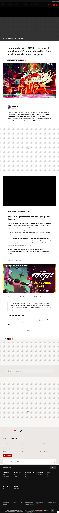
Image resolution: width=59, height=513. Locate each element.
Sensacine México (29, 502)
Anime (22, 38)
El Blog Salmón (17, 488)
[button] (17, 106)
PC (26, 339)
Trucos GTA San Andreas (20, 425)
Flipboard (23, 60)
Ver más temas (7, 455)
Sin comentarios (13, 60)
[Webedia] (55, 1)
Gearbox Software (39, 339)
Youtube (54, 5)
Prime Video (11, 38)
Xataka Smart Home (7, 481)
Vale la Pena (8, 5)
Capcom (42, 449)
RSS (18, 430)
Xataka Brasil (6, 504)
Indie (47, 339)
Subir (52, 467)
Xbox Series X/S (25, 5)
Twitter (49, 5)
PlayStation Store (30, 425)
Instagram (51, 5)
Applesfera (5, 478)
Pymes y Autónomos (18, 490)
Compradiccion (6, 493)
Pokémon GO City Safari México (43, 425)
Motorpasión (49, 474)
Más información (39, 511)
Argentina (5, 443)
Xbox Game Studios (8, 449)
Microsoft (24, 449)
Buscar (53, 462)
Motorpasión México (51, 502)
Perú (23, 446)
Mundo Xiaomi (6, 483)
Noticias (22, 339)
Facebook (46, 5)
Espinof (26, 476)
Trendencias (5, 488)
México (30, 339)
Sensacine (27, 474)
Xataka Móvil (6, 476)
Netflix (6, 38)
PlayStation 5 (35, 5)
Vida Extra (16, 476)
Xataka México (6, 502)
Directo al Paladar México (39, 503)
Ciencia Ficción (43, 451)
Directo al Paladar (39, 474)
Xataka (4, 474)
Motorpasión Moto (51, 476)
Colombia (42, 443)
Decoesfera (5, 490)
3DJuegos (16, 474)
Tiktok (56, 5)
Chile (23, 443)
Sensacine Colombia (29, 504)
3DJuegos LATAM (18, 502)
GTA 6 (17, 38)
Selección (16, 5)
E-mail (25, 60)
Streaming (24, 451)
